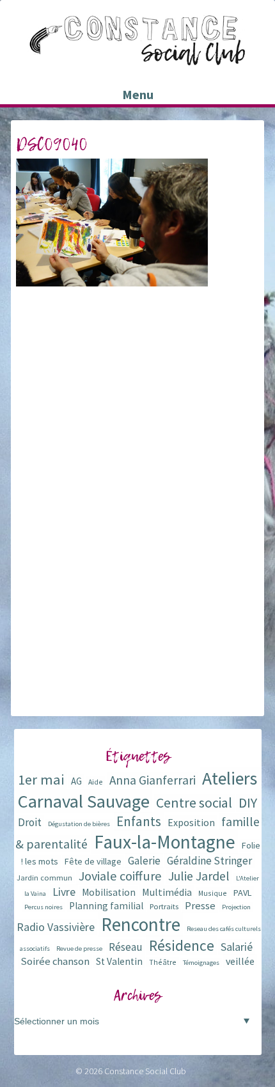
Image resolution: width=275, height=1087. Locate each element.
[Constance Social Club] (138, 60)
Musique (212, 893)
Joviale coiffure (120, 876)
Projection (236, 907)
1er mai (41, 779)
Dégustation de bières (79, 824)
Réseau (126, 947)
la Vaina (35, 893)
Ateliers (229, 778)
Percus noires (43, 907)
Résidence (181, 945)
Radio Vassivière (56, 926)
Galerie (144, 861)
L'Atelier (247, 878)
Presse (200, 905)
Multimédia (167, 892)
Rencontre (140, 924)
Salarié (237, 946)
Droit (30, 822)
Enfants (138, 821)
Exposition (191, 822)
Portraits (164, 906)
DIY (248, 802)
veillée (240, 961)
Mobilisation (109, 892)
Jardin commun (44, 877)
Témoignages (201, 962)
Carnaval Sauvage (84, 801)
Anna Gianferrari (152, 780)
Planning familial (106, 906)
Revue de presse (79, 948)
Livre (63, 891)
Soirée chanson (55, 961)
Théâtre (163, 962)
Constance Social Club (145, 1071)
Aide (95, 781)
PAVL (242, 892)
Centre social (194, 802)
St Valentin (119, 961)
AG (76, 781)
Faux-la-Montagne (164, 842)
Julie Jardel (199, 876)
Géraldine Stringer (209, 861)
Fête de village (93, 861)
